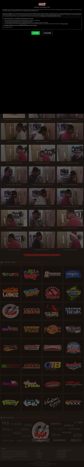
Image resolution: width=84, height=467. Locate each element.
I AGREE (35, 33)
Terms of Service (22, 23)
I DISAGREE (47, 33)
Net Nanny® (49, 15)
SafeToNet (55, 15)
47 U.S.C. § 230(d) (8, 13)
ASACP (59, 15)
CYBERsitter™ (43, 15)
